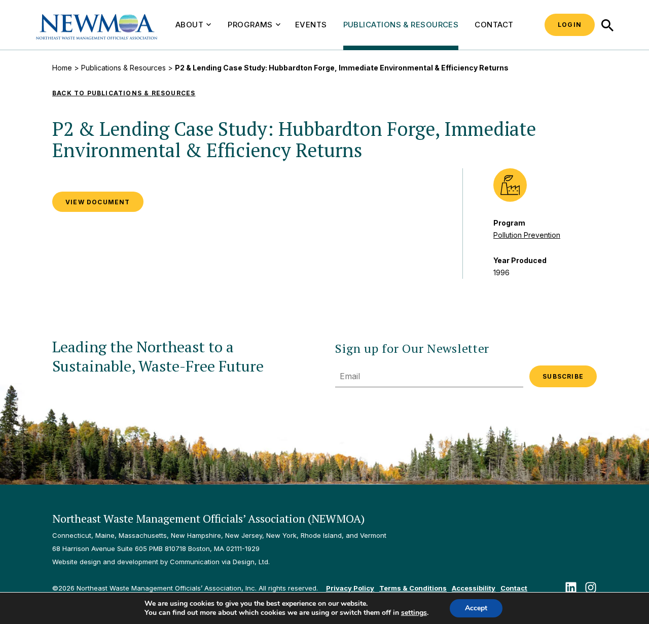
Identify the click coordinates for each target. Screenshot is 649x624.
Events (311, 24)
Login (570, 24)
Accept (476, 608)
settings (414, 612)
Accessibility (473, 588)
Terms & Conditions (413, 588)
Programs (250, 24)
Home (62, 67)
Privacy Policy (350, 588)
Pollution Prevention (526, 235)
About (189, 24)
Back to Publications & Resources (123, 93)
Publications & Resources (401, 24)
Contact (494, 24)
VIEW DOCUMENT (97, 202)
